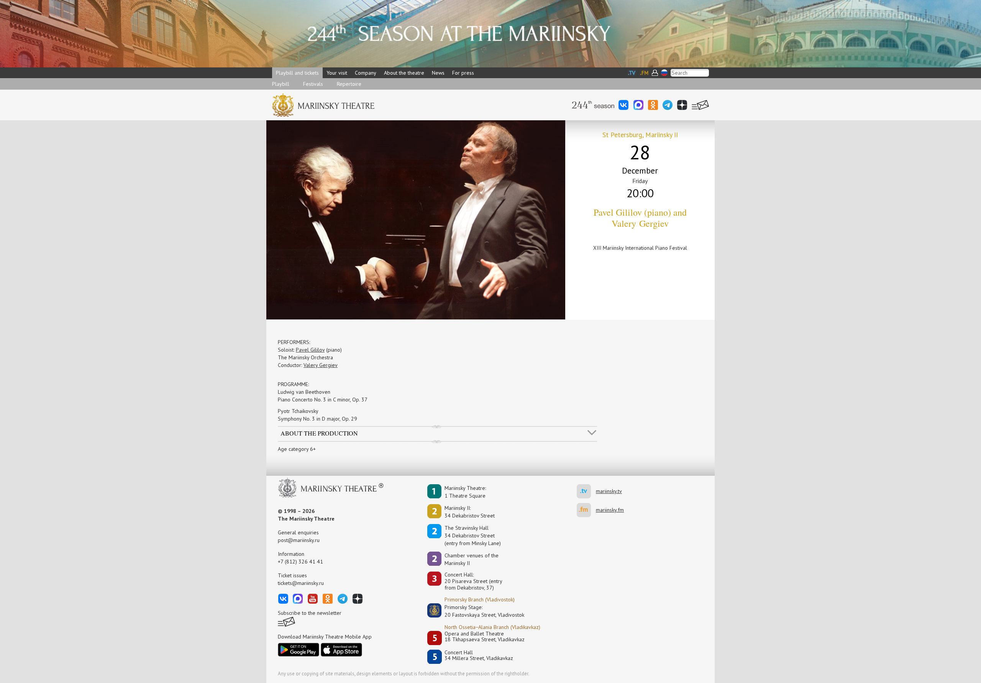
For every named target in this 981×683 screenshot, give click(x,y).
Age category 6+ (297, 449)
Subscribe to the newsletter (309, 612)
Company (365, 72)
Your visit (336, 72)
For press (463, 72)
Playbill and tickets (297, 72)
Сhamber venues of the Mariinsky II (472, 559)
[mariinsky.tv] (586, 491)
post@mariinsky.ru (299, 540)
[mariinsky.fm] (586, 510)
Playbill (280, 83)
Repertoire (349, 83)
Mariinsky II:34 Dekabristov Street (470, 511)
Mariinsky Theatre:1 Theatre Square (465, 492)
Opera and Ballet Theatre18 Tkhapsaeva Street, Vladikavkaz (485, 637)
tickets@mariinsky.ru (301, 583)
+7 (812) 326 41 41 (300, 561)
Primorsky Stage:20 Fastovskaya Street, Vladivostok (479, 611)
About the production (319, 433)
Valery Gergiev (320, 365)
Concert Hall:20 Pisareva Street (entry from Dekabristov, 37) (473, 581)
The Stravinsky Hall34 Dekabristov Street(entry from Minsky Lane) (473, 535)
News (438, 72)
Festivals (313, 83)
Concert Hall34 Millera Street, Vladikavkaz (479, 656)
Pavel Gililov (310, 349)
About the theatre (404, 72)
